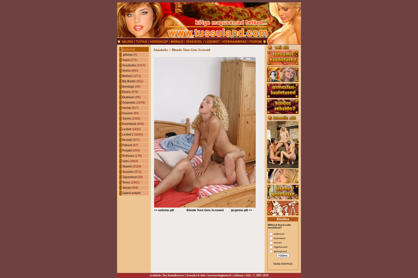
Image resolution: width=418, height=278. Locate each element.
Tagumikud (129, 177)
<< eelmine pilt (164, 210)
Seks (125, 161)
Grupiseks (128, 102)
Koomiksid (129, 124)
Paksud (127, 145)
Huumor (127, 113)
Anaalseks (129, 65)
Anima (126, 70)
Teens (126, 182)
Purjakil (127, 150)
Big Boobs (129, 81)
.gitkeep (127, 54)
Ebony (126, 92)
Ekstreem (128, 97)
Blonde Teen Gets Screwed (205, 210)
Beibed (127, 76)
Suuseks (128, 171)
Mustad (127, 140)
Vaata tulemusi (282, 263)
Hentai (126, 108)
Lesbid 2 (128, 134)
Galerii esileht (131, 193)
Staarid (127, 166)
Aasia (126, 60)
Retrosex (128, 156)
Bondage (128, 86)
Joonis (126, 118)
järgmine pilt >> (241, 210)
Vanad (126, 187)
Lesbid (126, 129)
